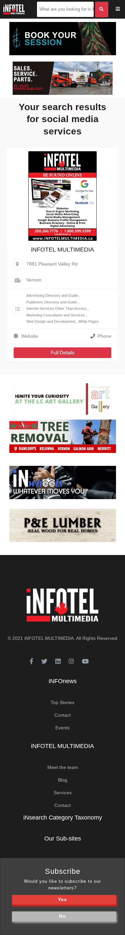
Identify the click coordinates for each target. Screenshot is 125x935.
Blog (62, 780)
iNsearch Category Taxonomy (62, 817)
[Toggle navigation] (122, 9)
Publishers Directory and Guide (51, 302)
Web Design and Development (50, 321)
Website (29, 336)
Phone (104, 336)
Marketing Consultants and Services (55, 315)
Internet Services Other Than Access (56, 308)
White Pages (88, 321)
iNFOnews (63, 681)
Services (63, 792)
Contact (62, 715)
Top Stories (62, 702)
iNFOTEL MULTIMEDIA (62, 249)
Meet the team (62, 767)
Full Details (63, 352)
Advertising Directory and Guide (52, 295)
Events (62, 727)
